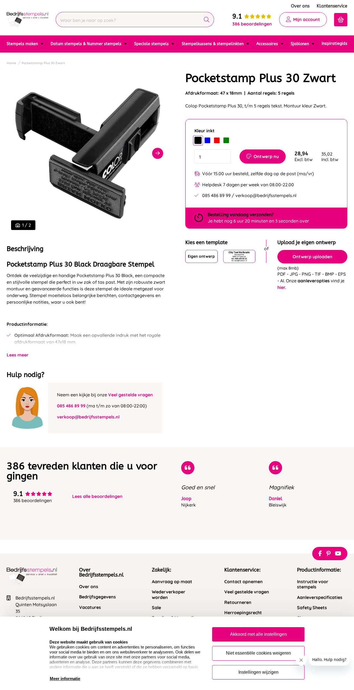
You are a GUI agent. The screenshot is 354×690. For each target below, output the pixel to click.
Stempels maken (23, 44)
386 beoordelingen (252, 24)
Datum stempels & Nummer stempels (87, 44)
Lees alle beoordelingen (97, 496)
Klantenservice (332, 6)
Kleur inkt (204, 130)
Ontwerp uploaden (312, 256)
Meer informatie (65, 678)
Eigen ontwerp (201, 256)
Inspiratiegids (334, 43)
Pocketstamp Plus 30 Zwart (43, 63)
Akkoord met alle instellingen (258, 634)
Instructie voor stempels (312, 584)
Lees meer (17, 354)
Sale (156, 607)
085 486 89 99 (71, 406)
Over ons (300, 6)
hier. (281, 287)
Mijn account (306, 19)
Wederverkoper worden (168, 594)
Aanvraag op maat (172, 581)
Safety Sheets (312, 607)
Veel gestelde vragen (130, 394)
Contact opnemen (243, 581)
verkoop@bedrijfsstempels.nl (88, 417)
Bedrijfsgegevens (97, 596)
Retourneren (237, 602)
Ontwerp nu (266, 156)
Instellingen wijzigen (258, 672)
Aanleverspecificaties (319, 597)
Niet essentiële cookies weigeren (258, 653)
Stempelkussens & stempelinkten (213, 44)
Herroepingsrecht (243, 612)
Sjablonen (300, 44)
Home (11, 63)
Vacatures (90, 607)
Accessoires (267, 44)
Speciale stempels (152, 44)
